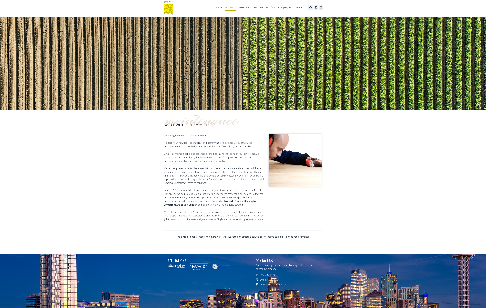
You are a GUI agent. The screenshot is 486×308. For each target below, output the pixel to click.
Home (219, 7)
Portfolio (271, 7)
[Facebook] (310, 7)
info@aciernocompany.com (273, 284)
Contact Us (299, 7)
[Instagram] (316, 7)
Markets (258, 7)
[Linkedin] (321, 7)
